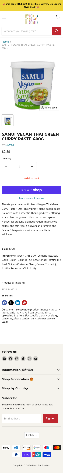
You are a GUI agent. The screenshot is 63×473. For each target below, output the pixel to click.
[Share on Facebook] (4, 302)
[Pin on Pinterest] (24, 302)
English (30, 435)
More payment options (31, 198)
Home (5, 41)
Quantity (6, 158)
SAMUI (9, 145)
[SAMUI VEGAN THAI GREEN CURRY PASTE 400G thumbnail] (7, 120)
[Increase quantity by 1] (32, 166)
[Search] (56, 31)
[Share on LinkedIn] (17, 302)
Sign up (50, 418)
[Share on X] (11, 302)
